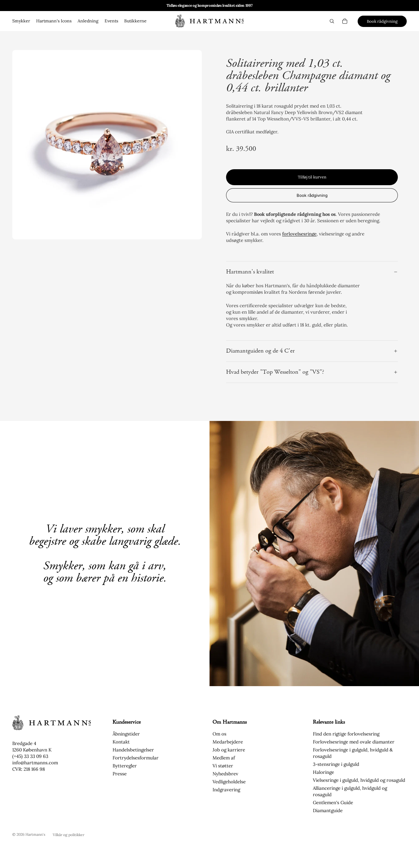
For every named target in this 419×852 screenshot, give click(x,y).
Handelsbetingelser (133, 750)
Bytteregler (125, 766)
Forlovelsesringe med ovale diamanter (353, 742)
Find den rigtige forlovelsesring (346, 734)
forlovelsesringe (299, 234)
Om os (219, 734)
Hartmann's (35, 834)
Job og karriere (229, 750)
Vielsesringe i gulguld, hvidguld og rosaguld (359, 780)
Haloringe (323, 772)
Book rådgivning (382, 21)
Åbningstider (126, 734)
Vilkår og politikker (68, 834)
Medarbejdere (228, 742)
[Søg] (332, 21)
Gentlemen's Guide (333, 802)
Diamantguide (328, 810)
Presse (120, 774)
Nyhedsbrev (225, 774)
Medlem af (224, 758)
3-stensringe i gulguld (336, 764)
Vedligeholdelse (229, 782)
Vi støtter (223, 766)
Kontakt (121, 742)
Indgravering (226, 790)
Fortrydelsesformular (136, 758)
